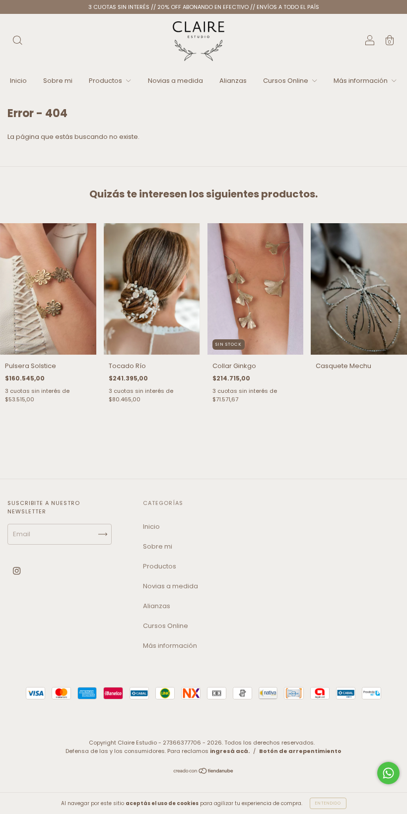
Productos (106, 80)
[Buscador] (17, 42)
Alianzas (233, 80)
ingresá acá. (230, 751)
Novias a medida (175, 80)
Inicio (18, 80)
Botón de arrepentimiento (300, 751)
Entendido (328, 803)
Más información (361, 80)
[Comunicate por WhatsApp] (388, 773)
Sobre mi (57, 80)
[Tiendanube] (204, 772)
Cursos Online (286, 80)
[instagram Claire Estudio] (16, 571)
